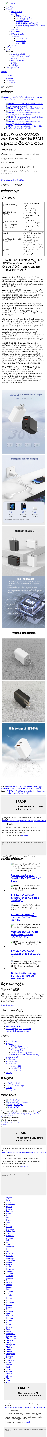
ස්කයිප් (4, 1124)
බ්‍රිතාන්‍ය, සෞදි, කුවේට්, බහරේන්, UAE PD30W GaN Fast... (26, 878)
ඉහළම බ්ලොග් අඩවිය (30, 1113)
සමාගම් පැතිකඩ (18, 54)
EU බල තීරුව (21, 16)
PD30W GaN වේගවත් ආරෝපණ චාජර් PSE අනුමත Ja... (26, 954)
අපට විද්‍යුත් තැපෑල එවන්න (12, 180)
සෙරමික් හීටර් (17, 29)
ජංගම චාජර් (16, 36)
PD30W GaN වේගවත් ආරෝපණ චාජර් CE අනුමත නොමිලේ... (25, 898)
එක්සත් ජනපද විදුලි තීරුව (27, 23)
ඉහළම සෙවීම (7, 1116)
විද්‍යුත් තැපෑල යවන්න (10, 1122)
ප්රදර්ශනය (16, 65)
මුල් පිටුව (10, 7)
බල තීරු (14, 14)
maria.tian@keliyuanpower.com (18, 1029)
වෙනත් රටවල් (22, 27)
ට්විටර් (17, 1107)
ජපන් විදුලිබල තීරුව (24, 18)
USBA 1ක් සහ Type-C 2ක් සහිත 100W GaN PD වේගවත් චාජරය (24, 934)
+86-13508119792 (13, 1026)
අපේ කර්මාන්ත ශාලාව (20, 56)
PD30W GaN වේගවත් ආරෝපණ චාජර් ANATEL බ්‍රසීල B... (24, 917)
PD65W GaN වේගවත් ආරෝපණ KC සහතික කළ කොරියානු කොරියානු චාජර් (23, 792)
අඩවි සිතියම (13, 1113)
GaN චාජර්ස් (21, 38)
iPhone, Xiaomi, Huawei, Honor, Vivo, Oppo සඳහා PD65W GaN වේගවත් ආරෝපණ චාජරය (21, 787)
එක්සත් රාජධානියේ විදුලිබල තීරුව (30, 25)
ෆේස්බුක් (19, 1105)
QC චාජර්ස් (21, 43)
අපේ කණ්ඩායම (18, 58)
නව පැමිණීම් (16, 12)
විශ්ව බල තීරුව (22, 21)
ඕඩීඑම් (9, 47)
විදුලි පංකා (15, 32)
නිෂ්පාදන (10, 9)
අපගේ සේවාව (17, 61)
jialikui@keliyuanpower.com (17, 1031)
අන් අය (14, 45)
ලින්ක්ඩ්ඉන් (23, 1102)
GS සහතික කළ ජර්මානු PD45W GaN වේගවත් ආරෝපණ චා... (23, 976)
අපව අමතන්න (12, 67)
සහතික (14, 63)
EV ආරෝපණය (18, 34)
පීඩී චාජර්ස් (21, 41)
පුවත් (8, 50)
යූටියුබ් (17, 1100)
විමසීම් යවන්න (7, 1005)
